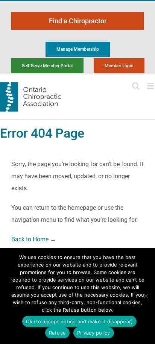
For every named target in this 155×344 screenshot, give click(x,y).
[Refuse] (145, 296)
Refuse (57, 333)
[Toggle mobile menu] (151, 86)
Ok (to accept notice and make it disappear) (79, 321)
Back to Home (30, 239)
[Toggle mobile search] (136, 86)
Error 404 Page (42, 133)
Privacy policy (93, 333)
